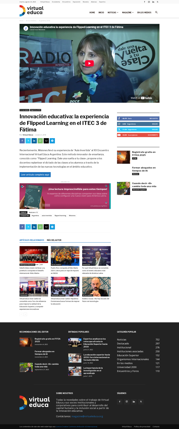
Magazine (126, 12)
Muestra (86, 2)
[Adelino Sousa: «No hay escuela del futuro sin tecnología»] (96, 286)
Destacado (86, 265)
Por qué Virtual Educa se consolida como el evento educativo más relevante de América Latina (95, 270)
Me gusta (154, 118)
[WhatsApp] (40, 140)
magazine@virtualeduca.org (87, 416)
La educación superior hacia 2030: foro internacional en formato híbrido (96, 357)
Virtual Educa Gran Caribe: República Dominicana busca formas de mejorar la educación (65, 301)
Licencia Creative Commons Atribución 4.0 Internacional (76, 426)
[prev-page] (21, 314)
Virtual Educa (45, 2)
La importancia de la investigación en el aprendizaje (93, 370)
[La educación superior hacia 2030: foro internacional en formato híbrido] (74, 358)
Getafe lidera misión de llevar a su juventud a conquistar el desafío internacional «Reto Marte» (32, 270)
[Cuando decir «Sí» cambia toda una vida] (123, 188)
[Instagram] (149, 2)
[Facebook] (145, 2)
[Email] (46, 140)
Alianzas (94, 2)
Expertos (102, 2)
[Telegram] (52, 140)
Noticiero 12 (33, 212)
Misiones (72, 215)
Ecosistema (56, 2)
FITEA (134, 158)
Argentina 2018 (35, 110)
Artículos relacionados (32, 240)
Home (92, 12)
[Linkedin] (153, 2)
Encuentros (66, 2)
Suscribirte (153, 135)
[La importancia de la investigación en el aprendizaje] (74, 371)
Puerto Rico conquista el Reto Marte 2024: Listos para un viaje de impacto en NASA (65, 270)
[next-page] (25, 314)
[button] (156, 12)
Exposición (76, 2)
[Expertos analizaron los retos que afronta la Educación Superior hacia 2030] (74, 342)
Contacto (156, 426)
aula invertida (47, 215)
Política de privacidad (142, 426)
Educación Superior (58, 295)
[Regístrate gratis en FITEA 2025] (123, 157)
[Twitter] (157, 2)
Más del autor (54, 240)
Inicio (101, 12)
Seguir (155, 124)
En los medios (144, 12)
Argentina (35, 215)
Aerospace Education (27, 265)
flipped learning (60, 215)
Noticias (112, 12)
